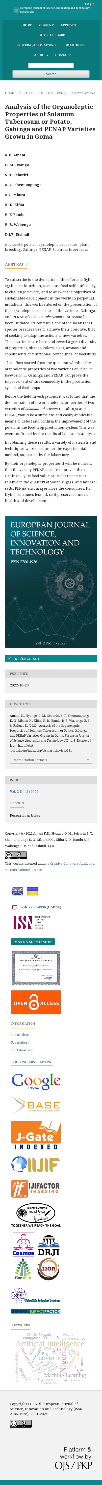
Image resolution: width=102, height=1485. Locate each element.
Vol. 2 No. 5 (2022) (51, 93)
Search (51, 74)
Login (90, 3)
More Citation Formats (30, 760)
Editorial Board (51, 35)
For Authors (74, 45)
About (40, 55)
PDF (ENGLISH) (25, 658)
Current (46, 25)
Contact (63, 55)
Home (27, 25)
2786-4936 (37, 907)
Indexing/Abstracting (36, 45)
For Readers (20, 1035)
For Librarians (22, 1050)
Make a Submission (32, 941)
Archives (68, 25)
